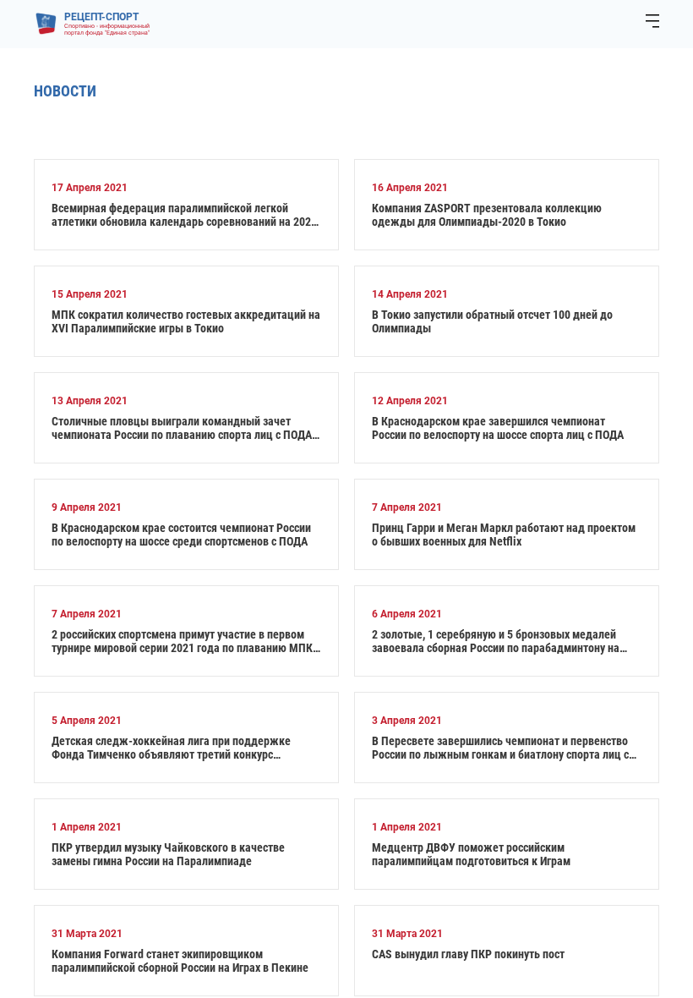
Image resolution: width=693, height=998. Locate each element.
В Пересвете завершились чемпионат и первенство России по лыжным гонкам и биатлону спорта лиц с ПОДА (500, 747)
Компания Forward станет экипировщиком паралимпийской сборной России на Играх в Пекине (180, 960)
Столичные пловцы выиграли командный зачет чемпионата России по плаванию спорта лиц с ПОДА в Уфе (186, 427)
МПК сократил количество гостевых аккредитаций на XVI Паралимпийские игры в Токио (186, 321)
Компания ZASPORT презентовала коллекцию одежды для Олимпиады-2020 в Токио (487, 214)
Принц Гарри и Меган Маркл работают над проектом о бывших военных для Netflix (504, 534)
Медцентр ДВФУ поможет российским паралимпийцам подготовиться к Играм (471, 854)
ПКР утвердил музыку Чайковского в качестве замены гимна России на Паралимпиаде (168, 854)
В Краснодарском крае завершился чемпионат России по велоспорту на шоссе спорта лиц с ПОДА (498, 427)
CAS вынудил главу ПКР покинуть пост (468, 954)
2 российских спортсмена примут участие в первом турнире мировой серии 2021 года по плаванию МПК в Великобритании (186, 641)
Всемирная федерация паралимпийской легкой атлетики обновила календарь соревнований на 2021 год (184, 214)
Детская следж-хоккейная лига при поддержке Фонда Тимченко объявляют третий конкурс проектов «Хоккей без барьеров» (171, 747)
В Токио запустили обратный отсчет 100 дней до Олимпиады (492, 321)
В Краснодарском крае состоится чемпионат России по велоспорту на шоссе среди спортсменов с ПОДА (181, 534)
